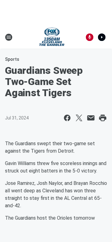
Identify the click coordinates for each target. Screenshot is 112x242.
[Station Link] (51, 37)
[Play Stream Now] (101, 37)
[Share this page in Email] (90, 118)
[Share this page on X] (79, 118)
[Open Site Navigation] (8, 37)
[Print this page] (102, 118)
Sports (12, 59)
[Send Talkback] (89, 37)
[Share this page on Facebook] (67, 118)
